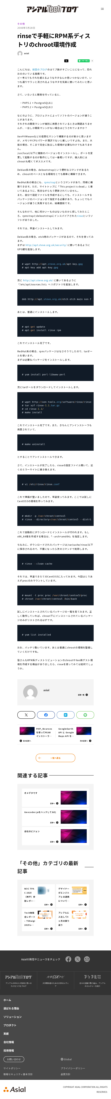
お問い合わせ (14, 1059)
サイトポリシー (12, 1068)
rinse (80, 216)
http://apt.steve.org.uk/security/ (46, 245)
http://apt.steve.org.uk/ (38, 280)
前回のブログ (39, 69)
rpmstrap (50, 182)
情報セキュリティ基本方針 (18, 1074)
